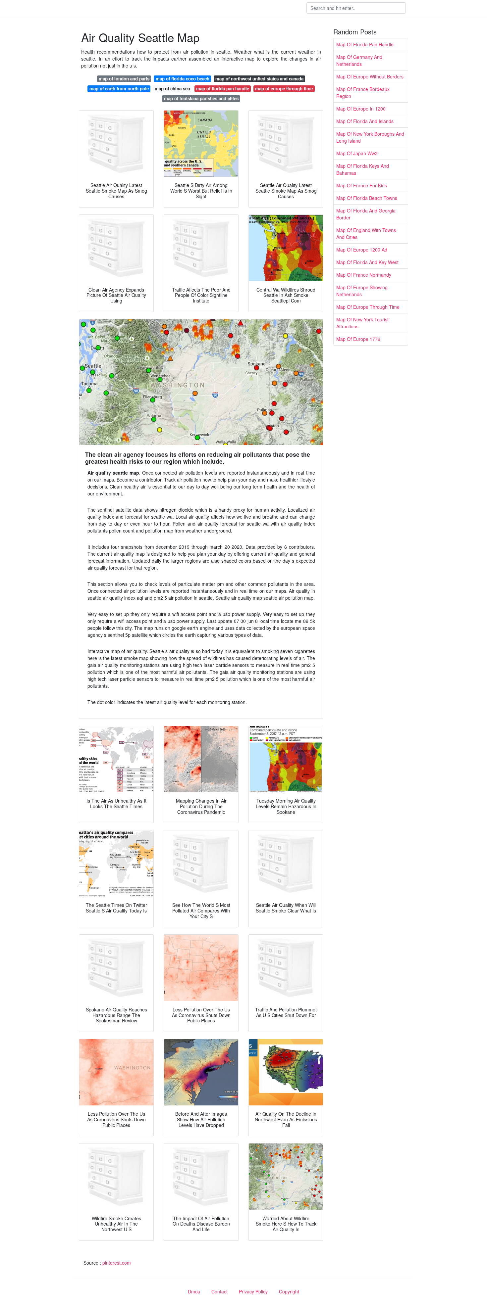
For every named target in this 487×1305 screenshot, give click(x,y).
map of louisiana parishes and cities (201, 98)
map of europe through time (284, 88)
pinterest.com (116, 1262)
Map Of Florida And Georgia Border (366, 214)
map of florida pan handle (222, 88)
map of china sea (172, 88)
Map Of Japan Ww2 (357, 153)
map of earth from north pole (119, 88)
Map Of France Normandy (363, 274)
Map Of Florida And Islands (365, 121)
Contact (219, 1291)
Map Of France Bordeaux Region (363, 92)
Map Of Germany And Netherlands (359, 60)
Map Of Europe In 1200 (361, 108)
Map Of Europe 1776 (358, 339)
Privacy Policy (253, 1291)
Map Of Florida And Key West (367, 262)
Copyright (289, 1291)
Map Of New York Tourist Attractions (362, 323)
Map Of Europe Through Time (368, 306)
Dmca (194, 1291)
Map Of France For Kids (361, 185)
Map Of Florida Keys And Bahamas (362, 169)
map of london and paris (124, 78)
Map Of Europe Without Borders (370, 76)
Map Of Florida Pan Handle (365, 44)
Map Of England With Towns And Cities (366, 233)
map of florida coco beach (182, 78)
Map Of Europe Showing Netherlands (362, 291)
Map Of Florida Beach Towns (366, 198)
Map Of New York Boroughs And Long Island (370, 137)
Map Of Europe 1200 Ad (361, 249)
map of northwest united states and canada (259, 78)
